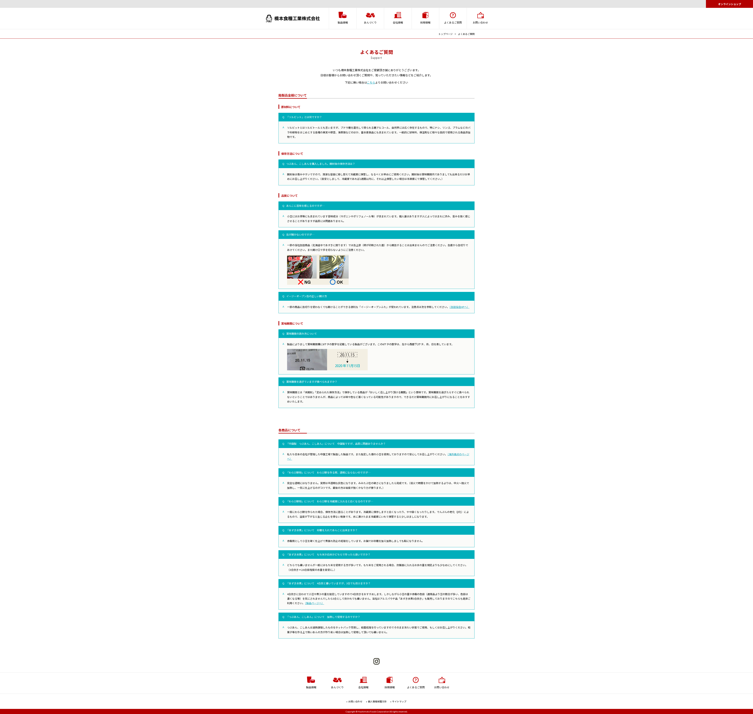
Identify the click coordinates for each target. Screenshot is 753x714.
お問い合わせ (355, 701)
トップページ (445, 34)
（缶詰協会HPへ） (459, 307)
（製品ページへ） (314, 603)
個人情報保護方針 (377, 701)
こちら (371, 82)
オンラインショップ (729, 4)
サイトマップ (399, 701)
